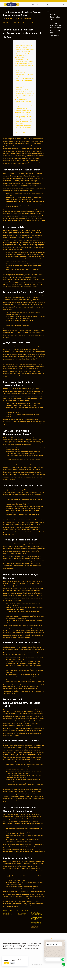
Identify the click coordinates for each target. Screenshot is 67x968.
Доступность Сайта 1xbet (23, 51)
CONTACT (46, 4)
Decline (12, 963)
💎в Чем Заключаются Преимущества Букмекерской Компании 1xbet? (24, 101)
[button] (64, 941)
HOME (19, 4)
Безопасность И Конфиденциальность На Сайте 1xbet (24, 74)
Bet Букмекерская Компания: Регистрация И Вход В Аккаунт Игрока (24, 127)
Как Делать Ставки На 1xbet (23, 84)
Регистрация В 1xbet (21, 47)
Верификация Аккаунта (22, 89)
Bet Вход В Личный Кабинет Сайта (25, 93)
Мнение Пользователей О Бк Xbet (25, 78)
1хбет (30, 190)
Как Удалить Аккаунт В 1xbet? (24, 91)
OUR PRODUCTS (36, 4)
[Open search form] (63, 4)
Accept (6, 963)
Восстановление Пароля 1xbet (24, 45)
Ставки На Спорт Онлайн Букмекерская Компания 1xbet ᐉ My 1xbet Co (22, 912)
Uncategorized (27, 18)
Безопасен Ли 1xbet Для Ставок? (25, 49)
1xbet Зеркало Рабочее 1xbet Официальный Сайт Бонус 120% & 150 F (9, 912)
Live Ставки (19, 123)
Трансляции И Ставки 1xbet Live (24, 63)
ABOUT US (26, 4)
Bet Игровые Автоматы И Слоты (24, 61)
